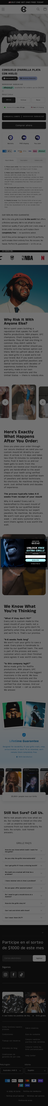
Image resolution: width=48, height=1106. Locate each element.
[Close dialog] (46, 540)
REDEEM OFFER (35, 560)
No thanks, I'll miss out (35, 563)
